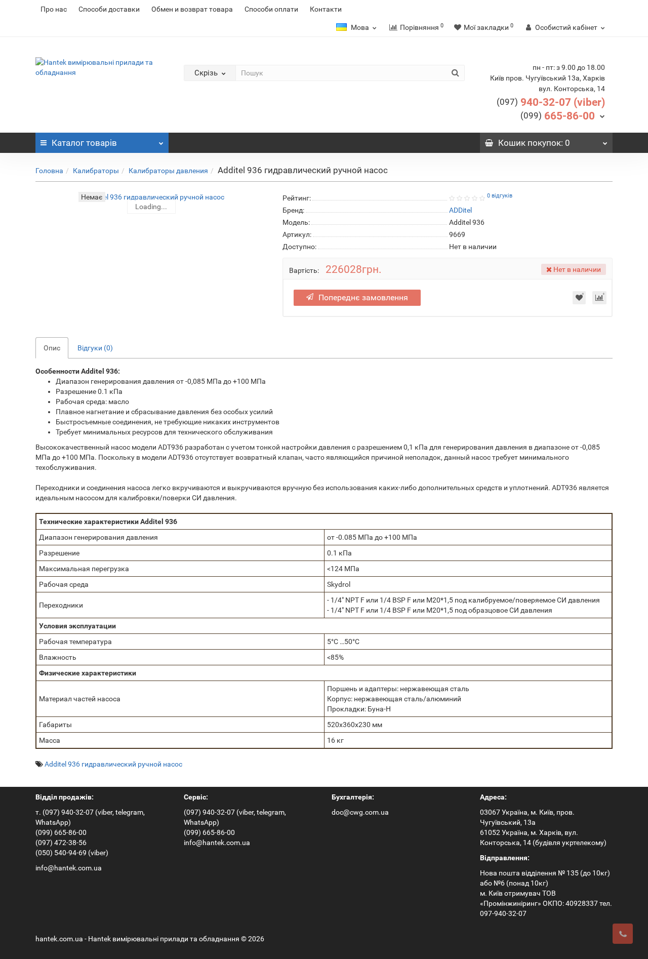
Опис (52, 348)
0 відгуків (499, 195)
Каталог (84, 143)
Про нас (53, 9)
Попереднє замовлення (363, 297)
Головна (49, 171)
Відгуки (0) (95, 348)
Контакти (326, 9)
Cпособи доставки (109, 9)
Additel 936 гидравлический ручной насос (113, 764)
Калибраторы (96, 171)
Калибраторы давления (168, 171)
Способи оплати (271, 9)
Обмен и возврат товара (192, 9)
